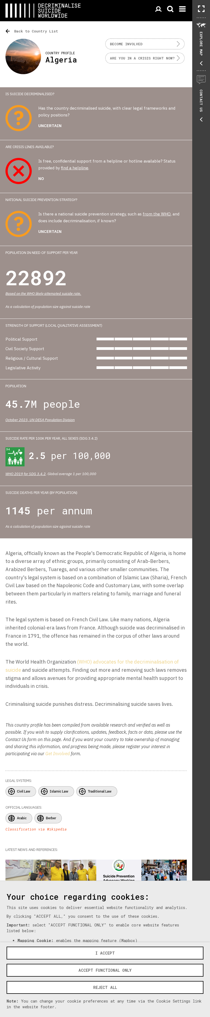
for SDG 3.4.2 (35, 474)
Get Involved (57, 753)
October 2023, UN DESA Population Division (40, 420)
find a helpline (74, 167)
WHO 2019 (14, 474)
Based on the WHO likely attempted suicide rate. (43, 293)
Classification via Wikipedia (36, 829)
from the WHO (157, 214)
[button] (201, 8)
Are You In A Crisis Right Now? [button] (142, 58)
